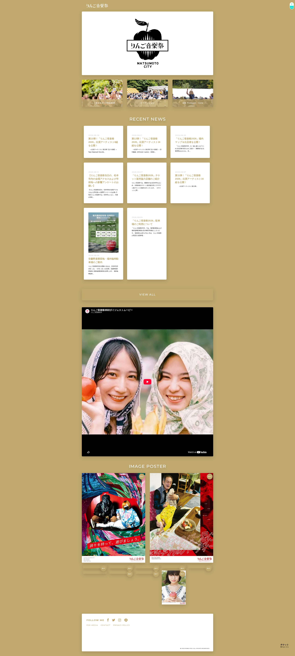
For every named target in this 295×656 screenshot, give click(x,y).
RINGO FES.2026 (124, 6)
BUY (141, 476)
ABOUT (192, 6)
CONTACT (205, 6)
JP (292, 4)
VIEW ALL (147, 294)
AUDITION (170, 6)
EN (292, 7)
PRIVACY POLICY (121, 625)
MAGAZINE (154, 6)
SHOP (182, 6)
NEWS (141, 6)
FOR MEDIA (92, 625)
